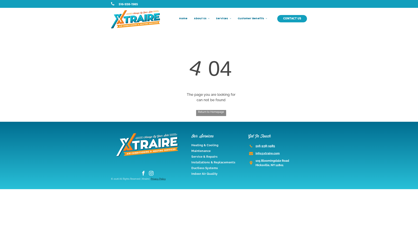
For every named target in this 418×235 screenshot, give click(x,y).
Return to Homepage (211, 111)
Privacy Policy (158, 179)
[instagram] (151, 174)
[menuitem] (183, 18)
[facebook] (143, 174)
